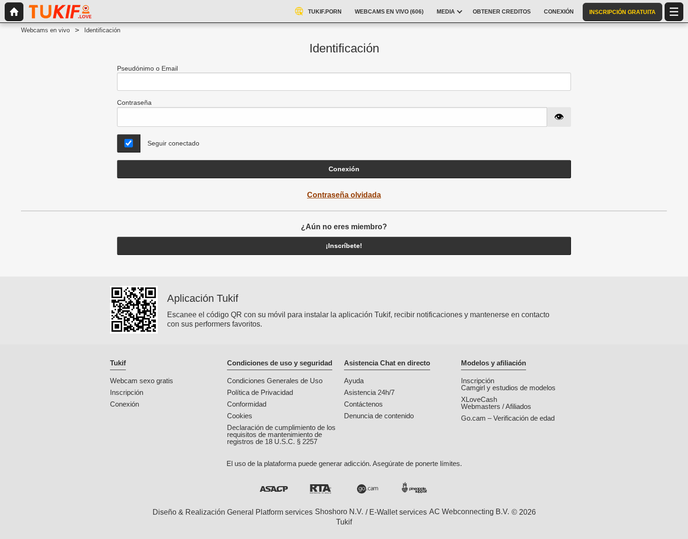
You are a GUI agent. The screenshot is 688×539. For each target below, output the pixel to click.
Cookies (239, 416)
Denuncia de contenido (379, 416)
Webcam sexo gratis (141, 381)
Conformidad (246, 404)
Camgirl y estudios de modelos (508, 388)
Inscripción (126, 392)
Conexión (344, 169)
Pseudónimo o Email (147, 68)
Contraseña (134, 102)
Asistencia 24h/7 (369, 392)
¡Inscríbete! (344, 245)
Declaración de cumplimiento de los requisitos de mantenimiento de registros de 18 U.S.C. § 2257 (281, 434)
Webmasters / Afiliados (496, 406)
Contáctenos (363, 404)
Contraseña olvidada (344, 195)
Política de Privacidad (260, 392)
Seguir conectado (173, 143)
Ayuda (354, 381)
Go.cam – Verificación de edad (508, 418)
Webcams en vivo (45, 30)
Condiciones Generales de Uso (274, 381)
